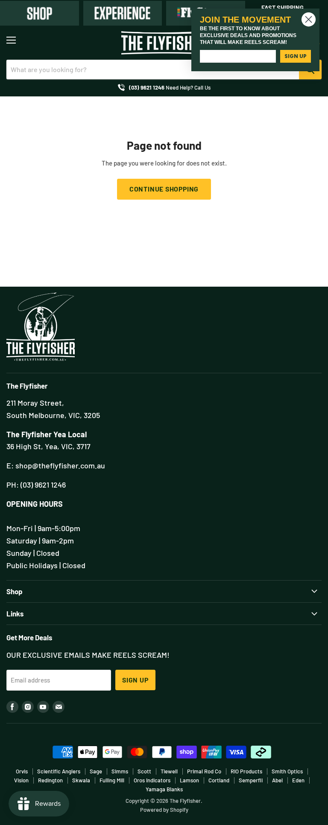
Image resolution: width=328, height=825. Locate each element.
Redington (50, 780)
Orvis (22, 771)
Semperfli (251, 780)
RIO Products (246, 771)
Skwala (81, 780)
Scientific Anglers (58, 771)
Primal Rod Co (204, 771)
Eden (298, 780)
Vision (21, 780)
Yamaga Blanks (164, 789)
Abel (277, 780)
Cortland (218, 780)
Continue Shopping (164, 189)
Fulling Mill (112, 780)
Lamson (189, 780)
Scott (144, 771)
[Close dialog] (308, 19)
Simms (119, 771)
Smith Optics (287, 771)
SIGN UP (295, 56)
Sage (96, 771)
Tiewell (169, 771)
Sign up (135, 680)
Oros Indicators (152, 780)
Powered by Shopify (164, 809)
